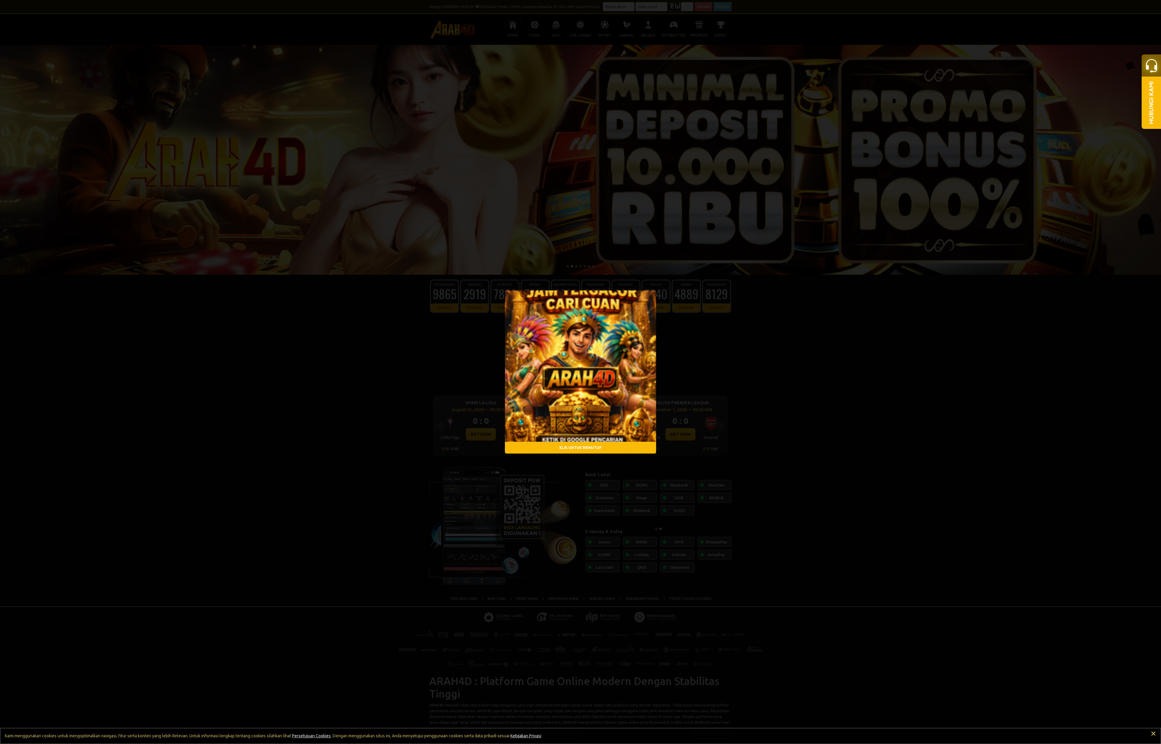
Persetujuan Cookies (311, 735)
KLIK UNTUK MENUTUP (580, 447)
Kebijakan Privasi (525, 735)
